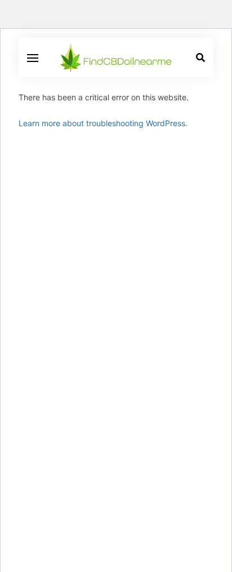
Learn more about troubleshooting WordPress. (103, 123)
